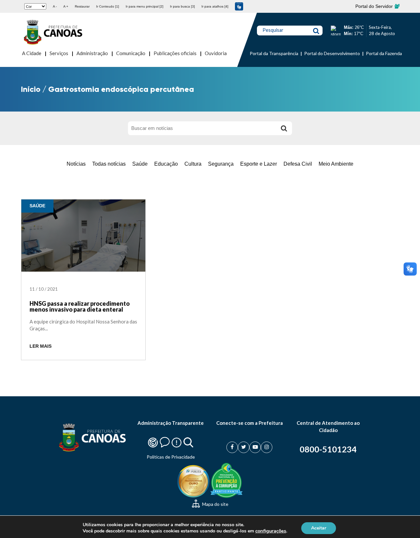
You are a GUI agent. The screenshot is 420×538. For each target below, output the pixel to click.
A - (55, 6)
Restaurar (82, 6)
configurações (270, 531)
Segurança (221, 164)
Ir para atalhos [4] (214, 6)
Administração (92, 53)
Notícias (76, 164)
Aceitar (318, 528)
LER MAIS (41, 346)
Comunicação (130, 53)
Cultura (192, 164)
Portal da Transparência (274, 53)
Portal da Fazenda (384, 53)
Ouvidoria (216, 53)
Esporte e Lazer (258, 164)
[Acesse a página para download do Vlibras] (239, 6)
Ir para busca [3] (182, 6)
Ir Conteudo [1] (107, 6)
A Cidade (31, 53)
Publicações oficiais (175, 53)
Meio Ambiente (336, 164)
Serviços (59, 53)
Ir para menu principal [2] (144, 6)
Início (30, 89)
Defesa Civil (298, 164)
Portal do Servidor (374, 6)
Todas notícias (109, 164)
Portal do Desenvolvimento (332, 53)
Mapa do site (214, 504)
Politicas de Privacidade (171, 457)
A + (65, 6)
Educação (166, 164)
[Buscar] (284, 128)
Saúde (140, 164)
